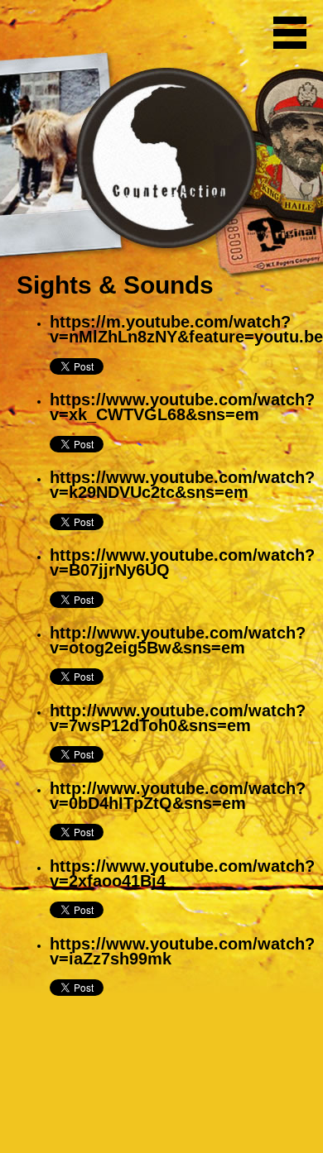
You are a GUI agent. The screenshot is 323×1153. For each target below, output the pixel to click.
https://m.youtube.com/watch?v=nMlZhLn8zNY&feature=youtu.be (186, 329)
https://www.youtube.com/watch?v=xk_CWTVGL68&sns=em (182, 406)
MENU (289, 33)
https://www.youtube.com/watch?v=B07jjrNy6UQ (182, 562)
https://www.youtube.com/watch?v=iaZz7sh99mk (182, 951)
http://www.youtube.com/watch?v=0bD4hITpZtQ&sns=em (178, 795)
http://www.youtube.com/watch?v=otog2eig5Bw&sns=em (178, 640)
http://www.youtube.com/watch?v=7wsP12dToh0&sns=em (178, 717)
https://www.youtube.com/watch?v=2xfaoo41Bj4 (182, 873)
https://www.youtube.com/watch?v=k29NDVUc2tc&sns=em (182, 484)
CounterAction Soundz (120, 33)
